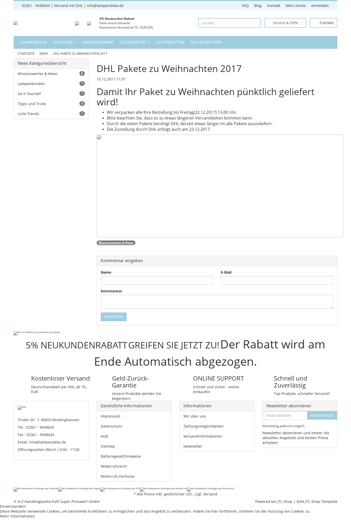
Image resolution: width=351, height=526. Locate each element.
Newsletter (192, 446)
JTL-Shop (285, 501)
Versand (210, 494)
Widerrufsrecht (114, 466)
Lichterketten (170, 42)
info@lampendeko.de (47, 442)
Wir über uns (194, 416)
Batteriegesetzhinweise (121, 456)
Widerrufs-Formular (118, 476)
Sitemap (108, 446)
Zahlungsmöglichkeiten (203, 426)
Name (106, 272)
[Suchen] (255, 23)
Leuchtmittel (132, 42)
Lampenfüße (34, 42)
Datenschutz (111, 426)
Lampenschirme (97, 42)
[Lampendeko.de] (22, 23)
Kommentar (111, 291)
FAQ (245, 5)
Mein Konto (296, 5)
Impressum (110, 416)
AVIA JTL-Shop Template (317, 501)
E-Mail (226, 272)
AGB (104, 436)
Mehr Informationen (17, 516)
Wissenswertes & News (116, 243)
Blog (258, 5)
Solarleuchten (205, 42)
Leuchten (62, 42)
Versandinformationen (202, 436)
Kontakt (273, 5)
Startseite (26, 53)
